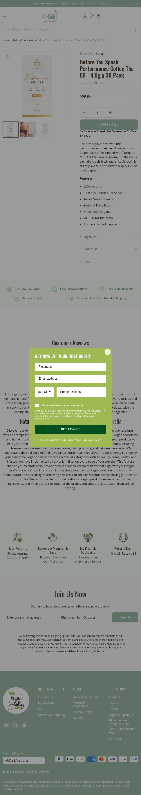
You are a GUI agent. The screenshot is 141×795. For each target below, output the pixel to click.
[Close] (107, 352)
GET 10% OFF (70, 429)
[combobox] (44, 392)
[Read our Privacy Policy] (104, 411)
